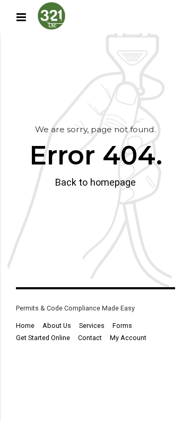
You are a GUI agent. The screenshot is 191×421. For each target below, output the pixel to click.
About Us (56, 326)
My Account (128, 338)
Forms (122, 326)
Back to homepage (95, 182)
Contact (90, 338)
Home (25, 326)
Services (92, 326)
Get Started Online (43, 338)
